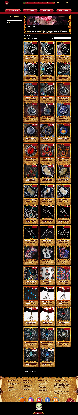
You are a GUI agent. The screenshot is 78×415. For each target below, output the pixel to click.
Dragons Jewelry (43, 389)
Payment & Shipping (12, 384)
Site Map (10, 390)
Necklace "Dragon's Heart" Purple (47, 363)
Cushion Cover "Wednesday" (47, 281)
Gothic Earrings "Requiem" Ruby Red (63, 220)
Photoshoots (27, 386)
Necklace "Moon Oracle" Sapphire (31, 77)
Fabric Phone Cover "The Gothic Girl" (30, 261)
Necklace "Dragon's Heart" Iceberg (30, 363)
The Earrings (30, 10)
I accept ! (38, 413)
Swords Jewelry (43, 390)
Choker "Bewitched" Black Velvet (47, 301)
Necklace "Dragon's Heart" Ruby (63, 322)
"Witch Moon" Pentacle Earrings (47, 240)
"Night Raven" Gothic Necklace (63, 77)
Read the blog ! (27, 391)
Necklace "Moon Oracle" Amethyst (63, 56)
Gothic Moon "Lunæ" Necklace (47, 118)
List (25, 38)
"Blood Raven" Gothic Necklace (31, 97)
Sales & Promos (42, 392)
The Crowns (47, 10)
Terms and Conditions (13, 389)
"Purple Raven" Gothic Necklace (47, 97)
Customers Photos (28, 385)
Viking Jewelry (42, 386)
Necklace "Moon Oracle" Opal (30, 56)
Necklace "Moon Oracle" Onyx (47, 56)
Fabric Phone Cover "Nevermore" (63, 261)
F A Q (9, 386)
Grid (24, 38)
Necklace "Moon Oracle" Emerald (47, 77)
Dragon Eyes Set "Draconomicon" (63, 158)
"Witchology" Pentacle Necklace (47, 138)
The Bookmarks (64, 10)
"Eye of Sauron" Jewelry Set (31, 179)
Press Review (27, 389)
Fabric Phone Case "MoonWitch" (31, 281)
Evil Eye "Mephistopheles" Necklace (30, 158)
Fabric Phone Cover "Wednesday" (47, 261)
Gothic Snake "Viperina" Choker (31, 220)
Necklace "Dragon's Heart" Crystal (63, 342)
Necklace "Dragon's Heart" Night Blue (47, 342)
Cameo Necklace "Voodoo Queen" (47, 199)
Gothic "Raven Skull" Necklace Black (63, 97)
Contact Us (10, 387)
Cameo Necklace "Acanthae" (63, 199)
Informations (60, 381)
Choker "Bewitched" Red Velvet (63, 301)
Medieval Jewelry (43, 383)
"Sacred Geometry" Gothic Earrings (63, 240)
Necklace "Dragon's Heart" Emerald (30, 342)
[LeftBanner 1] (9, 22)
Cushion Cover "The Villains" (63, 281)
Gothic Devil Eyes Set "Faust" (47, 158)
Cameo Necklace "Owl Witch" (47, 179)
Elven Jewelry (42, 387)
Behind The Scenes (28, 388)
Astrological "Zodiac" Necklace (63, 118)
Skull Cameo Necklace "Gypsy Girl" (63, 179)
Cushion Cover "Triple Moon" (31, 301)
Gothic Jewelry (14, 16)
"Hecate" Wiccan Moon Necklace (31, 138)
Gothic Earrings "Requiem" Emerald (30, 240)
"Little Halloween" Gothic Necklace (63, 138)
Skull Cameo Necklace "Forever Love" (31, 199)
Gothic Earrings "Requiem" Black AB (47, 220)
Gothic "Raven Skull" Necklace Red (31, 118)
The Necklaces (13, 10)
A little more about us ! (13, 383)
